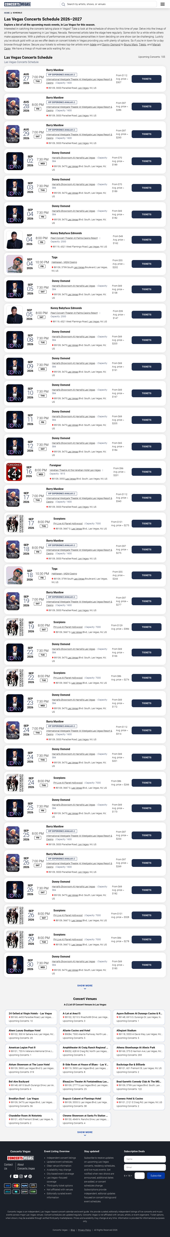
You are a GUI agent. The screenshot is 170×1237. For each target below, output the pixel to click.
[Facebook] (10, 1176)
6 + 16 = (128, 1175)
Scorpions (59, 518)
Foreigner (55, 465)
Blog (73, 1230)
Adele (93, 44)
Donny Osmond (111, 44)
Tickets (146, 79)
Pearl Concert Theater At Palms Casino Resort (74, 238)
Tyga (54, 257)
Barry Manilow (55, 70)
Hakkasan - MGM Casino (64, 262)
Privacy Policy (84, 1230)
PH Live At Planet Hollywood (68, 523)
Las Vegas (83, 88)
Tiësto (142, 44)
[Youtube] (15, 1177)
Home (7, 13)
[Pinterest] (30, 1177)
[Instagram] (21, 1176)
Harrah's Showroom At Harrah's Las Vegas (73, 157)
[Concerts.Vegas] (20, 1158)
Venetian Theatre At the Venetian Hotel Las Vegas (75, 470)
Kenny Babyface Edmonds (66, 233)
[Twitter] (26, 1176)
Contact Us (8, 1166)
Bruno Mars (131, 44)
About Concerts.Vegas (26, 1166)
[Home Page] (17, 4)
